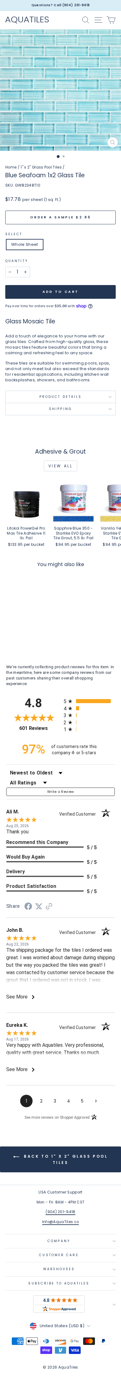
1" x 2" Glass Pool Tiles (41, 167)
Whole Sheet (24, 244)
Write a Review (60, 791)
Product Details (60, 396)
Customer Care (58, 1255)
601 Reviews (39, 728)
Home (10, 167)
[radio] (89, 701)
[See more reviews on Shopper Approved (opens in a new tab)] (49, 907)
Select (14, 234)
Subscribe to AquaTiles (58, 1283)
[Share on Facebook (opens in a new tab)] (28, 907)
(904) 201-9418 (60, 1211)
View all (60, 466)
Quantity (16, 261)
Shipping (60, 409)
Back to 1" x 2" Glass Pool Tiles (65, 1159)
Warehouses (59, 1269)
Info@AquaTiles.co (60, 1221)
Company (58, 1241)
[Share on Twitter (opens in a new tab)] (39, 906)
